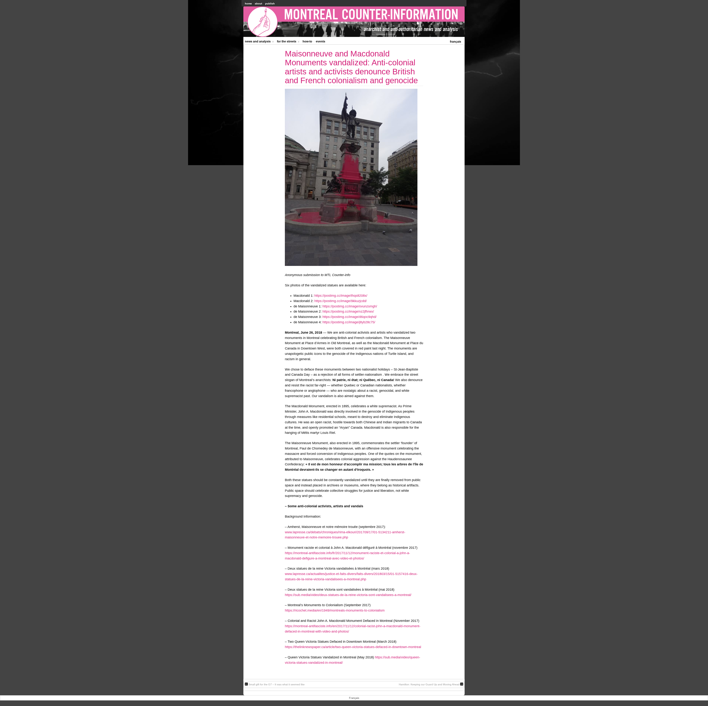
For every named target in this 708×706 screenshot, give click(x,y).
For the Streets (286, 41)
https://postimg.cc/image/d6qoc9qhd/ (349, 317)
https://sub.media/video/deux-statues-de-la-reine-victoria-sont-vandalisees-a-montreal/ (348, 595)
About (258, 3)
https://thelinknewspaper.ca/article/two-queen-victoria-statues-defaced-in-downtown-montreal (353, 647)
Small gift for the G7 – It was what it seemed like (277, 684)
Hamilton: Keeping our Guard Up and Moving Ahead (429, 684)
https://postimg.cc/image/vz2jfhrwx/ (348, 311)
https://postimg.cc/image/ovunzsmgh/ (349, 306)
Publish (270, 3)
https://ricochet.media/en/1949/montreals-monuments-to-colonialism (335, 610)
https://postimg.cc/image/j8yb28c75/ (348, 322)
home (248, 3)
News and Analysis (258, 41)
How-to (307, 41)
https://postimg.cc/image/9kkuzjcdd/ (340, 301)
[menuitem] (455, 41)
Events (320, 41)
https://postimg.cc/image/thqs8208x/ (340, 295)
